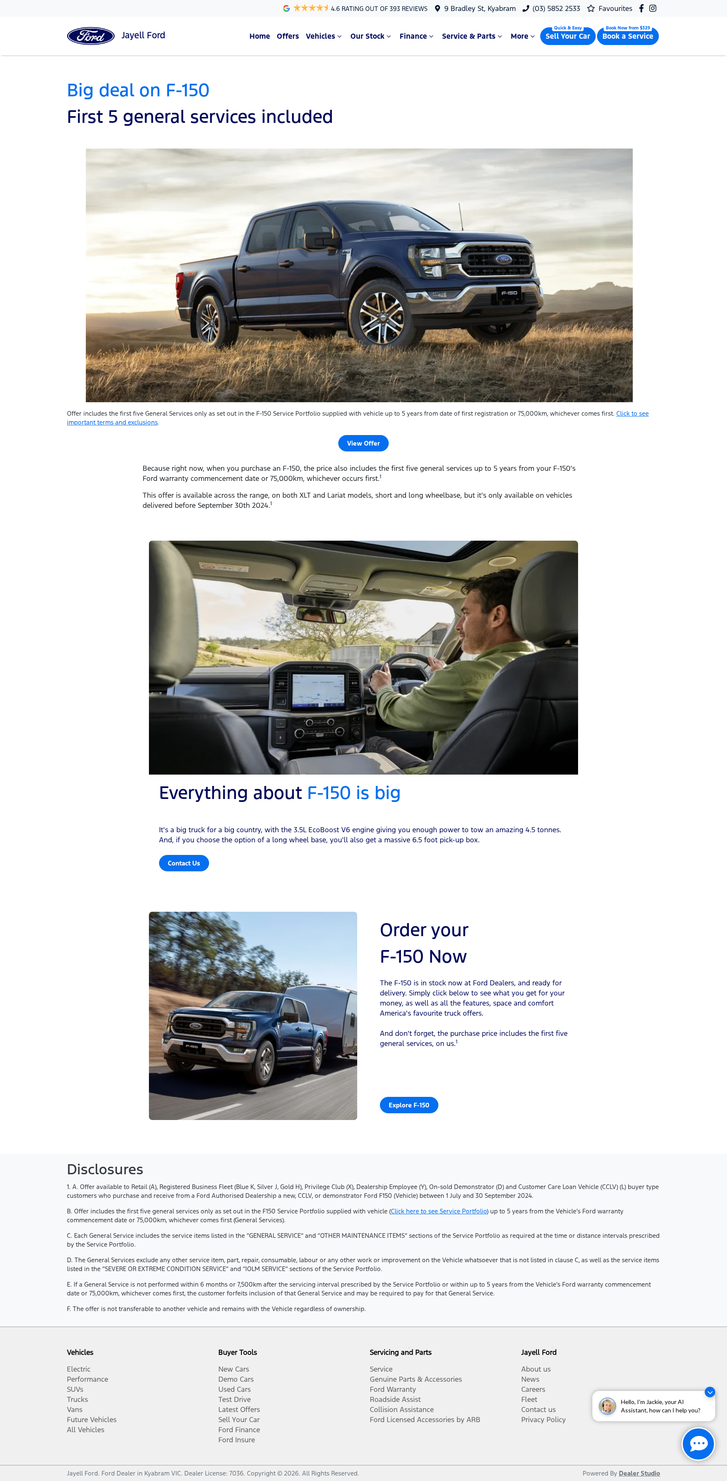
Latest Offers (239, 1409)
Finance (413, 36)
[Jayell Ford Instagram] (654, 8)
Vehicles (320, 36)
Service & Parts (469, 36)
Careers (533, 1389)
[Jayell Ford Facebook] (643, 8)
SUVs (75, 1389)
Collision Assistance (402, 1409)
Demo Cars (236, 1379)
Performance (87, 1379)
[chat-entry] (698, 1444)
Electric (78, 1369)
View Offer (363, 443)
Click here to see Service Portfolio (439, 1211)
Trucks (77, 1399)
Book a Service (627, 36)
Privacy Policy (543, 1419)
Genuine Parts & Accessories (416, 1379)
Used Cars (234, 1389)
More (519, 36)
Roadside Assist (395, 1399)
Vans (74, 1409)
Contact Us (184, 863)
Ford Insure (236, 1439)
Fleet (529, 1399)
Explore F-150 (409, 1105)
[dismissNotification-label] (710, 1392)
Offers (288, 36)
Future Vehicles (92, 1419)
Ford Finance (239, 1429)
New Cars (233, 1369)
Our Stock (367, 36)
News (530, 1379)
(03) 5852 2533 (556, 8)
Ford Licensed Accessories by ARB (425, 1419)
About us (536, 1369)
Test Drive (234, 1399)
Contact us (538, 1409)
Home (259, 36)
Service (381, 1369)
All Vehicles (85, 1429)
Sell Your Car (568, 36)
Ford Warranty (393, 1389)
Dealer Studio (639, 1473)
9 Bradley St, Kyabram (480, 8)
